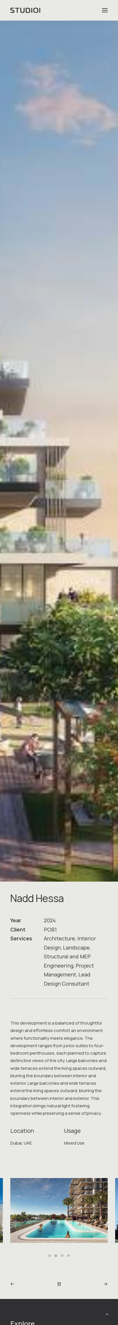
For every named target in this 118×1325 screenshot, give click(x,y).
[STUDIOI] (25, 10)
